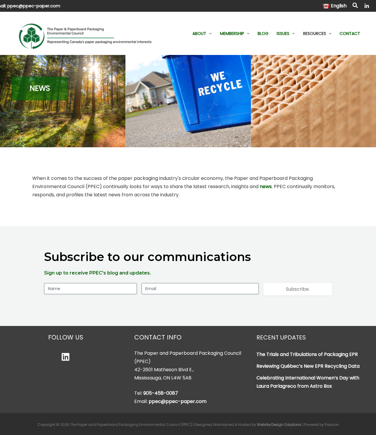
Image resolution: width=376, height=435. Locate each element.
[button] (355, 6)
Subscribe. (298, 289)
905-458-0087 (160, 393)
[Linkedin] (65, 356)
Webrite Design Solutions (279, 424)
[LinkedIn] (366, 6)
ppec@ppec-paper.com (33, 6)
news (266, 186)
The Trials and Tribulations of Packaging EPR (307, 354)
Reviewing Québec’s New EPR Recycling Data (308, 366)
